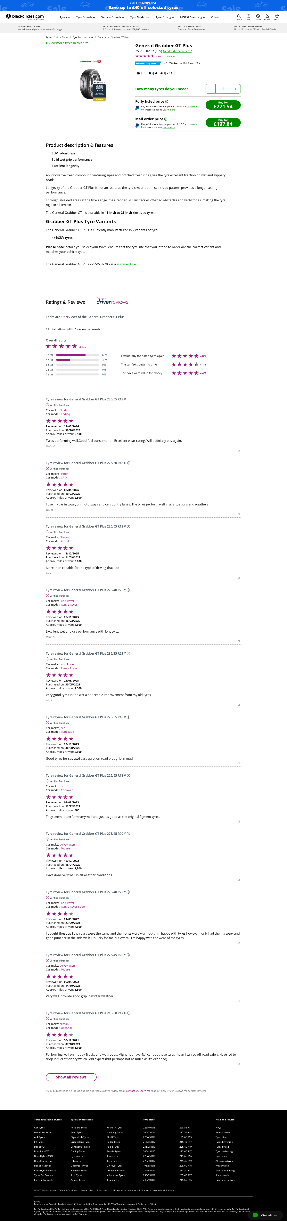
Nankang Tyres (115, 1132)
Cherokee (67, 790)
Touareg (66, 848)
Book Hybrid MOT (43, 1156)
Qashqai (66, 1028)
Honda (64, 474)
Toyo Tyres (113, 1161)
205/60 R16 (185, 1165)
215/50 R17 (185, 1170)
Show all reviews (71, 1077)
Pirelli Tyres (113, 1137)
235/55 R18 (185, 1132)
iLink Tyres (76, 1175)
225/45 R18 (149, 1156)
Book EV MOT (41, 1151)
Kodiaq (65, 414)
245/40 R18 (149, 1180)
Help (248, 19)
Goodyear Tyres (79, 1165)
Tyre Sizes (149, 1119)
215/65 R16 (185, 1156)
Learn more (192, 106)
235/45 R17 (185, 1175)
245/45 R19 (185, 1161)
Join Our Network (43, 1180)
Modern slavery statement (125, 1190)
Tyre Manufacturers (82, 1119)
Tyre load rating (224, 1151)
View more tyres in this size (68, 43)
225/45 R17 (149, 1137)
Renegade (67, 731)
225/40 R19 (185, 1146)
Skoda (64, 410)
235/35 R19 (149, 1170)
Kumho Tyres (78, 1180)
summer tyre (126, 264)
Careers (172, 1190)
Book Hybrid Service (45, 1170)
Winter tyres (222, 1165)
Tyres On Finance (43, 1175)
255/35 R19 (149, 1146)
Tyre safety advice (225, 1180)
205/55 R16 (149, 1132)
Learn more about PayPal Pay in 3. (70, 1213)
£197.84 (223, 123)
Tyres (63, 17)
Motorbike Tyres (43, 1132)
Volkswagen (67, 844)
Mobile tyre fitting (225, 1170)
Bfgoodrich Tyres (80, 1137)
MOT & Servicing (191, 17)
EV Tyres (39, 1141)
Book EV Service (43, 1165)
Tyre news (221, 1156)
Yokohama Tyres (116, 1175)
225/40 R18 (149, 1127)
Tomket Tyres (114, 1156)
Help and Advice (225, 1119)
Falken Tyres (77, 1161)
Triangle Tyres (114, 1180)
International (158, 1190)
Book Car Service (43, 1161)
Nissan (64, 537)
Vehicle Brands (111, 17)
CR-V (64, 477)
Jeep (62, 728)
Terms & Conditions (68, 1190)
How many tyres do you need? (161, 89)
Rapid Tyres (113, 1146)
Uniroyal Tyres (115, 1165)
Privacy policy (103, 1190)
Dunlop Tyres (78, 1151)
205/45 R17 (149, 1151)
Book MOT (39, 1146)
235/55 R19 (149, 1175)
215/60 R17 (185, 1151)
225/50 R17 (149, 1161)
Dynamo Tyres (78, 1156)
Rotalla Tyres (114, 1151)
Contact (258, 19)
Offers (215, 17)
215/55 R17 (149, 1141)
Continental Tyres (80, 1146)
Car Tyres (39, 1127)
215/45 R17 (185, 1141)
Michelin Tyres (115, 1127)
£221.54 (223, 106)
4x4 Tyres (39, 1137)
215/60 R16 (185, 1180)
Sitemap (145, 1190)
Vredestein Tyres (116, 1170)
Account (267, 19)
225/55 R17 (185, 1127)
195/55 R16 (149, 1165)
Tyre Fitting (163, 17)
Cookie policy (87, 1190)
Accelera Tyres (79, 1127)
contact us (132, 1091)
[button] (239, 17)
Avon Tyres (77, 1132)
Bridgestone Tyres (81, 1141)
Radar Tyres (113, 1141)
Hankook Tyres (79, 1170)
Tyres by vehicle (224, 1141)
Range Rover (69, 604)
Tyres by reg (222, 1146)
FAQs (218, 1127)
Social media (222, 1175)
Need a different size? (177, 51)
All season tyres (224, 1161)
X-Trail (65, 541)
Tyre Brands (84, 17)
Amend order (223, 1132)
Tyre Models (138, 17)
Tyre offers (221, 1137)
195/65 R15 (185, 1137)
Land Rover (67, 601)
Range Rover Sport (73, 906)
